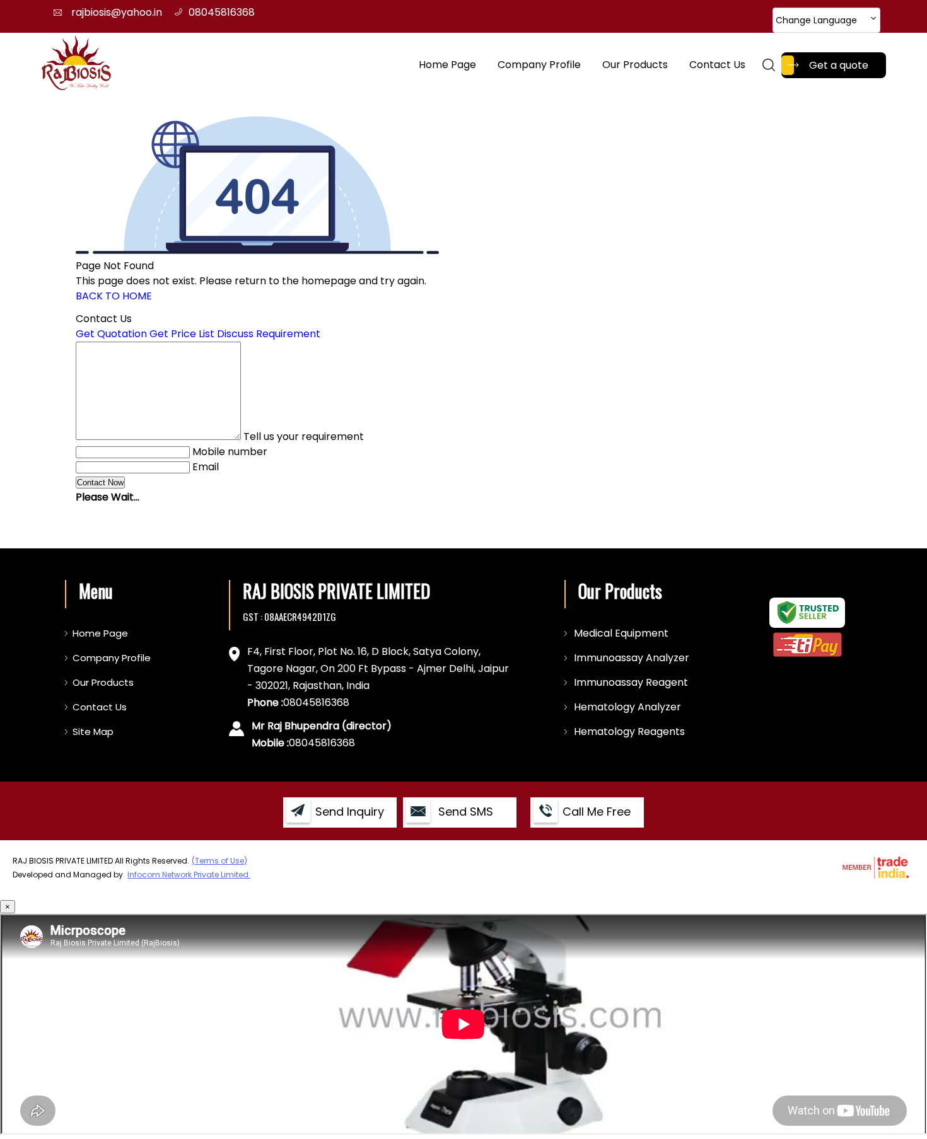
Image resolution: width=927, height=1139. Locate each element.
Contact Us (717, 64)
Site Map (93, 731)
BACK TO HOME (114, 296)
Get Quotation (111, 334)
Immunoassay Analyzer (631, 657)
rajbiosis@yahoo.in (116, 12)
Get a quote (838, 65)
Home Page (447, 64)
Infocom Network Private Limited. (188, 874)
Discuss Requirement (268, 334)
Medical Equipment (621, 633)
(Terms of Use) (219, 860)
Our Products (635, 64)
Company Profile (539, 64)
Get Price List (181, 334)
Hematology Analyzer (627, 707)
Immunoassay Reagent (631, 682)
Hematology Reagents (629, 731)
